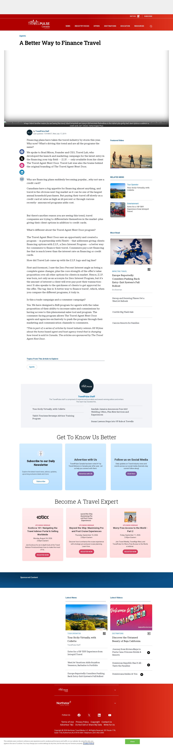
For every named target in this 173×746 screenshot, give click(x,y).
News (68, 26)
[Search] (151, 25)
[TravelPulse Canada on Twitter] (89, 715)
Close (132, 741)
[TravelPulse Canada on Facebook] (79, 715)
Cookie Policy (88, 743)
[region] (86, 742)
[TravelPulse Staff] (29, 132)
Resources (139, 26)
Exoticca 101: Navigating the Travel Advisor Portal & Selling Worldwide (42, 531)
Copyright (95, 722)
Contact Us (107, 722)
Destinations (110, 26)
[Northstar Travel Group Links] (86, 703)
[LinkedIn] (21, 172)
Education (125, 26)
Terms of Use (67, 722)
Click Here (131, 474)
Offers (97, 26)
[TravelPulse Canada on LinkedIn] (99, 715)
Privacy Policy (82, 722)
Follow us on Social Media (131, 459)
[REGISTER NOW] (43, 517)
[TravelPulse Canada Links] (86, 690)
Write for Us (109, 725)
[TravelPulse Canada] (39, 24)
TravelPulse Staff (42, 131)
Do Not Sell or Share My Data (88, 725)
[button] (21, 151)
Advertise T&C (67, 725)
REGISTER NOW (43, 555)
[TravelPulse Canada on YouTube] (109, 715)
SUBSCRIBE (148, 16)
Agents (22, 36)
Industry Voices (82, 26)
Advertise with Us (85, 459)
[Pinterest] (21, 165)
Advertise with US (85, 474)
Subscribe (40, 481)
